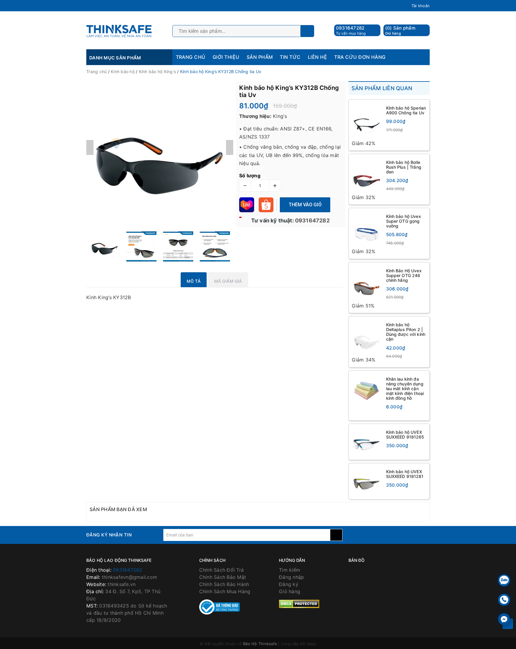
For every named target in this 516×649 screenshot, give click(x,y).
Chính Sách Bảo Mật (222, 578)
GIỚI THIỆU (226, 57)
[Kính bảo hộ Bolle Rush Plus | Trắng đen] (367, 175)
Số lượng (249, 176)
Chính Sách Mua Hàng (225, 592)
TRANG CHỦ (190, 57)
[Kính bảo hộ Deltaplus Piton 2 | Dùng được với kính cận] (367, 338)
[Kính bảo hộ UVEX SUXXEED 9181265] (367, 442)
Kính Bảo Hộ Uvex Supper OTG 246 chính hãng (404, 275)
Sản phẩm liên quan (381, 88)
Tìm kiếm (289, 570)
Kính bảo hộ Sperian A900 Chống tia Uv (406, 110)
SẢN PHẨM (260, 57)
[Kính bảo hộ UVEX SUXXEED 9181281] (367, 482)
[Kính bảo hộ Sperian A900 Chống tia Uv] (367, 121)
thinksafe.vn (122, 585)
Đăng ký (288, 585)
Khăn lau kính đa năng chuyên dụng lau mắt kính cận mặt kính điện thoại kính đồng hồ (405, 389)
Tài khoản (420, 5)
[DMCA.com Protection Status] (299, 604)
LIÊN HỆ (317, 57)
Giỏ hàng (289, 592)
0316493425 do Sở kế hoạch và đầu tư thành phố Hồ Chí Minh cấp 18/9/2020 (126, 613)
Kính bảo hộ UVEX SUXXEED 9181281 (405, 474)
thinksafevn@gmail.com (129, 578)
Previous (89, 147)
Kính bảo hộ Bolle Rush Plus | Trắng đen (403, 167)
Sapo (311, 644)
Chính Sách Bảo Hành (224, 585)
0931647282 (350, 28)
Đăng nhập (291, 578)
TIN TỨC (290, 57)
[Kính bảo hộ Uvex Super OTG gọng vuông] (367, 229)
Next (229, 147)
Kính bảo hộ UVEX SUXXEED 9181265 (405, 435)
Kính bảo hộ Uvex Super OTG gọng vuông (403, 221)
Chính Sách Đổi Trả (221, 570)
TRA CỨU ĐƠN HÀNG (360, 57)
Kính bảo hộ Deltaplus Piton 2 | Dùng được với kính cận (406, 332)
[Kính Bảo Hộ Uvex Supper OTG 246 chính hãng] (367, 284)
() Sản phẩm (400, 30)
